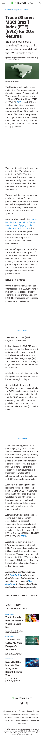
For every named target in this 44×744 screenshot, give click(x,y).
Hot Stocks (9, 659)
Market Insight (10, 614)
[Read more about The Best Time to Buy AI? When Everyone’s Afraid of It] (32, 640)
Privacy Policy (34, 714)
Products (22, 711)
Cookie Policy (8, 720)
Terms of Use (34, 720)
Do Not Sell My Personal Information (26, 717)
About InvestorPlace (10, 711)
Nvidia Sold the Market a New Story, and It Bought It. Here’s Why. (13, 669)
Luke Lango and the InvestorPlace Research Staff (12, 680)
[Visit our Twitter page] (22, 703)
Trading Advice (23, 10)
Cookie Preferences (21, 720)
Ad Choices (8, 717)
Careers (6, 714)
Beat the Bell (15, 575)
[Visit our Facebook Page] (17, 703)
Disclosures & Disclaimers (19, 714)
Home (7, 10)
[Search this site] (40, 2)
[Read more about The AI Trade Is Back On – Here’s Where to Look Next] (32, 618)
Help (37, 711)
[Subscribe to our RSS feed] (27, 703)
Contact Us (31, 711)
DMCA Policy (21, 723)
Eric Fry (15, 653)
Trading (14, 10)
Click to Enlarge (22, 330)
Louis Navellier (17, 631)
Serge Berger (11, 58)
